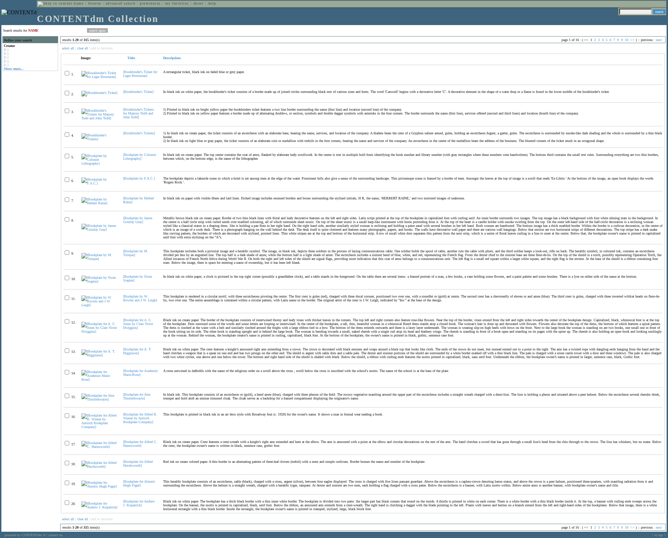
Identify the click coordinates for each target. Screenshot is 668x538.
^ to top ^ (659, 535)
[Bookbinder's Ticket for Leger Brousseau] (140, 74)
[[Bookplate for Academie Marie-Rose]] (99, 379)
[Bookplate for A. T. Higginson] (137, 351)
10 (626, 40)
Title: (130, 58)
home (79, 3)
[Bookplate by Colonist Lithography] (139, 156)
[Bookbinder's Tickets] (139, 133)
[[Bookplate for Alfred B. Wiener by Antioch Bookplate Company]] (99, 427)
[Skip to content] (55, 3)
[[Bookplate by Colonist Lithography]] (99, 163)
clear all (82, 48)
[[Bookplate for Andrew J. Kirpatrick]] (99, 507)
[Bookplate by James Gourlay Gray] (137, 220)
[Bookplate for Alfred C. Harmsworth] (140, 444)
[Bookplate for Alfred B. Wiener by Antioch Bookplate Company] (140, 418)
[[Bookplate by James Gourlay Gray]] (99, 229)
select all (68, 48)
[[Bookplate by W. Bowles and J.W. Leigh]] (99, 305)
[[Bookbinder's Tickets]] (99, 139)
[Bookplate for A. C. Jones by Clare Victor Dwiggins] (138, 324)
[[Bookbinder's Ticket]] (99, 93)
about (198, 3)
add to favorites (102, 48)
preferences (150, 3)
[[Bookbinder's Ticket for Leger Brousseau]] (99, 77)
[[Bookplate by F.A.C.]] (99, 183)
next (659, 40)
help (212, 3)
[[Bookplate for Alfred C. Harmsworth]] (99, 447)
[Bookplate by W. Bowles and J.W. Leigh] (140, 298)
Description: (172, 58)
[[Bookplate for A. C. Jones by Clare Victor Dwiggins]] (99, 331)
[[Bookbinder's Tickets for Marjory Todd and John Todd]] (99, 118)
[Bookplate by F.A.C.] (139, 178)
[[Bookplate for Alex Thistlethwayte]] (99, 399)
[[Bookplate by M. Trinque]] (99, 259)
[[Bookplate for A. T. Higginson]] (99, 355)
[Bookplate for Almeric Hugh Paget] (139, 483)
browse (94, 3)
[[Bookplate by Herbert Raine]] (99, 203)
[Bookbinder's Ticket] (138, 92)
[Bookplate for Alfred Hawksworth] (138, 463)
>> (632, 40)
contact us (55, 535)
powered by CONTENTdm (25, 535)
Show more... (14, 69)
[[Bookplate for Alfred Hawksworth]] (99, 466)
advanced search (120, 3)
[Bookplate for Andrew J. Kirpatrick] (139, 503)
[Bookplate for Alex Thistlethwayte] (137, 396)
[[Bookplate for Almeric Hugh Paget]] (99, 486)
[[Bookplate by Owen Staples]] (99, 281)
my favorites (177, 3)
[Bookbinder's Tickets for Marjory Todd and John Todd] (138, 113)
